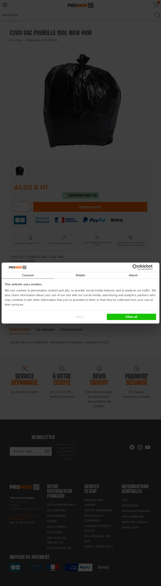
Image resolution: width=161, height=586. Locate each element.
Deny (79, 316)
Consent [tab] (28, 275)
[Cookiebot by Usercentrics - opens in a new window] (141, 267)
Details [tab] (80, 275)
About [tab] (133, 275)
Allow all (131, 316)
